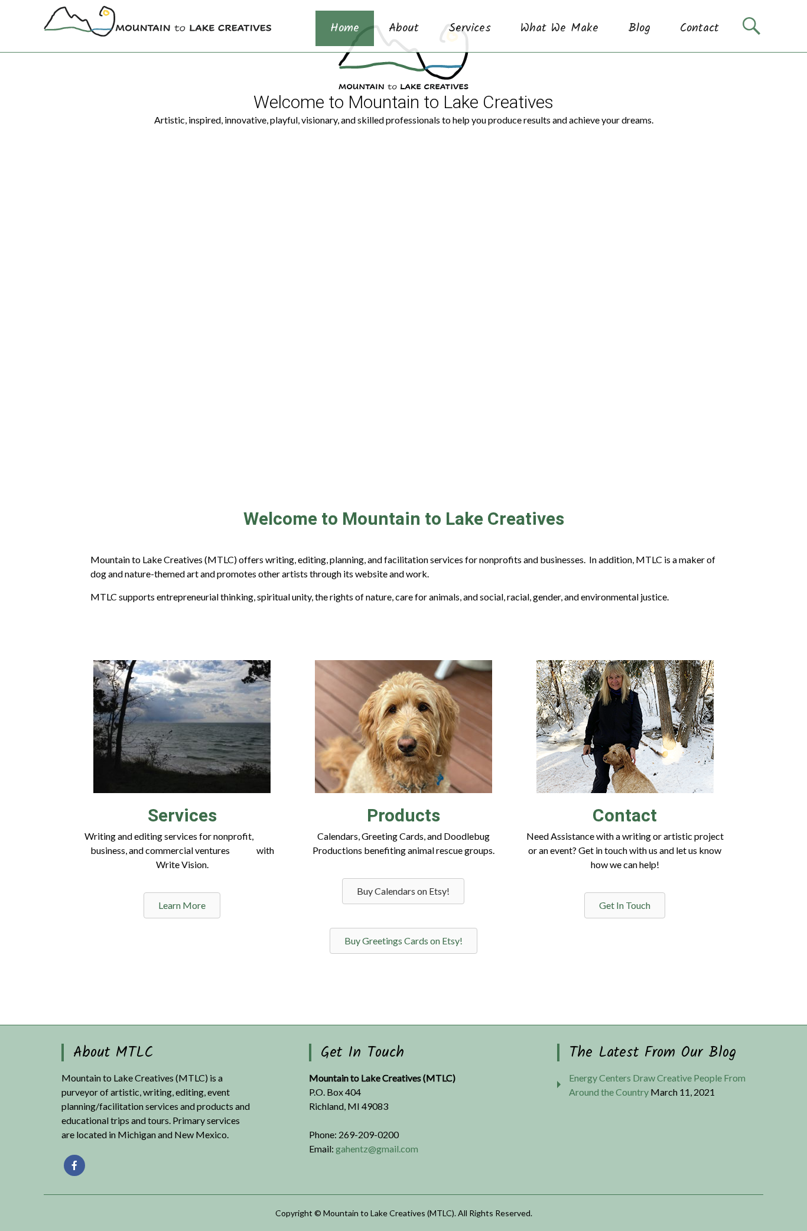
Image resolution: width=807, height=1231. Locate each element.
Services (469, 28)
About (404, 28)
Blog (639, 28)
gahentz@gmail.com (377, 1148)
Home (344, 28)
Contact (699, 28)
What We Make (559, 28)
